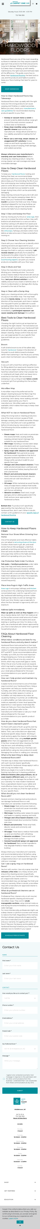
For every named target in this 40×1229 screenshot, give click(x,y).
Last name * (6, 973)
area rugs (30, 217)
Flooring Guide (17, 23)
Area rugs (5, 588)
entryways (8, 231)
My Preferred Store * (9, 1044)
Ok (20, 1222)
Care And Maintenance (12, 25)
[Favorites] (33, 4)
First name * (6, 960)
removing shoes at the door (25, 542)
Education (8, 1199)
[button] (20, 998)
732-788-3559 (20, 15)
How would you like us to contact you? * (15, 993)
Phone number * (8, 1005)
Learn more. (13, 1218)
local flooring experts (9, 260)
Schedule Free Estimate (15, 935)
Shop (6, 1182)
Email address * (7, 1018)
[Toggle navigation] (3, 4)
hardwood (12, 350)
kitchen (33, 588)
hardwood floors (18, 174)
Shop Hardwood (12, 89)
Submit (20, 1091)
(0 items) (36, 3)
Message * (5, 1056)
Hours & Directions (20, 1118)
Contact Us (9, 522)
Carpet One (5, 23)
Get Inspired (9, 1191)
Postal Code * (6, 1031)
